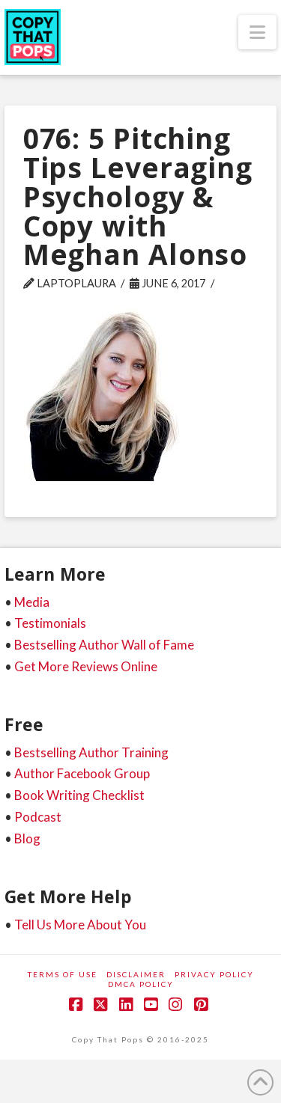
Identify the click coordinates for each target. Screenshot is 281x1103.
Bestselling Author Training (91, 752)
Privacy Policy (214, 974)
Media (31, 602)
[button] (257, 32)
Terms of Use (62, 974)
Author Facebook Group (82, 773)
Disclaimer (136, 974)
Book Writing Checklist (79, 795)
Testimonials (50, 623)
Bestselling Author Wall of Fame (104, 645)
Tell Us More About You (80, 924)
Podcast (37, 817)
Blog (27, 838)
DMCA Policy (141, 984)
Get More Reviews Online (85, 666)
